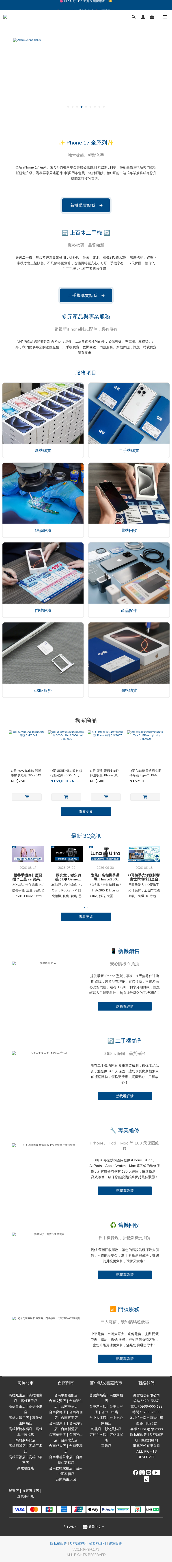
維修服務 (43, 530)
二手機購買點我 (86, 295)
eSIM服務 (43, 690)
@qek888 (155, 1429)
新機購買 (43, 450)
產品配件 (129, 610)
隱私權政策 (138, 1434)
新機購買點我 (86, 205)
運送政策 (115, 1543)
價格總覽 (129, 690)
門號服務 (43, 610)
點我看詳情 (125, 1006)
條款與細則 (149, 1440)
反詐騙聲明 (78, 1543)
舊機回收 (129, 530)
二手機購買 (129, 450)
